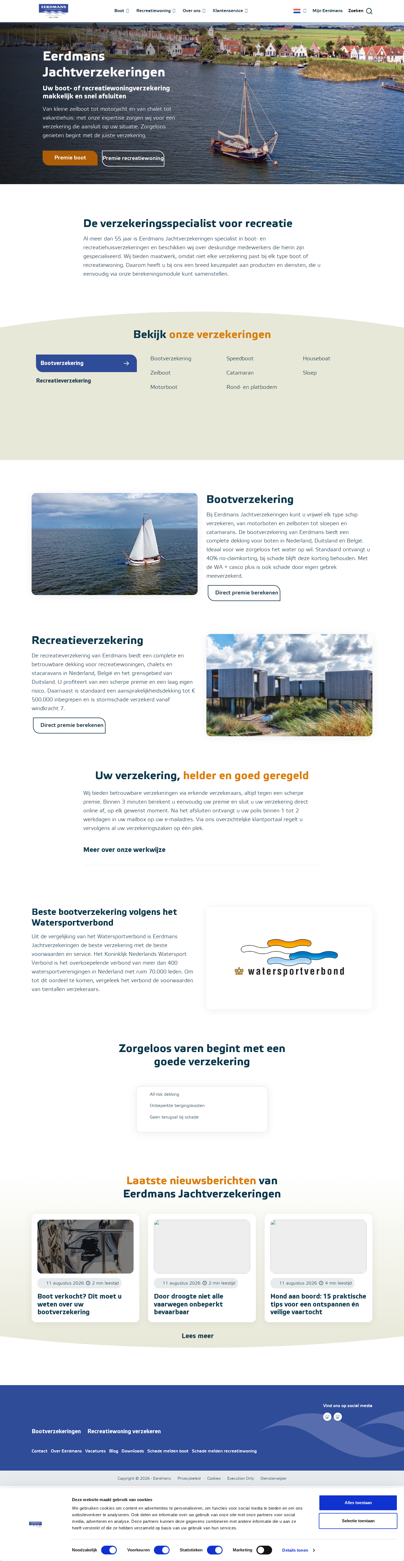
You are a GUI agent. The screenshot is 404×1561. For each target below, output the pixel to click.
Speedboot (240, 358)
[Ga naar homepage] (54, 11)
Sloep (310, 373)
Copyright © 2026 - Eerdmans (144, 1478)
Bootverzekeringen (56, 1431)
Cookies (214, 1478)
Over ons (192, 10)
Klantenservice (228, 10)
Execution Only (240, 1478)
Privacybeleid (189, 1478)
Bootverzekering (170, 358)
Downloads (132, 1451)
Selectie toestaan (358, 1520)
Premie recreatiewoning (133, 158)
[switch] (162, 1550)
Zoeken (355, 10)
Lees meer (198, 1336)
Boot (119, 10)
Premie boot (70, 157)
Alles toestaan (358, 1502)
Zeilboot (160, 373)
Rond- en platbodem (251, 387)
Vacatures (95, 1451)
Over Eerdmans (66, 1451)
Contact (40, 1451)
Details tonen (295, 1550)
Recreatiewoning (153, 10)
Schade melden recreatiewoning (224, 1451)
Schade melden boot (168, 1451)
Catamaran (240, 373)
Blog (113, 1451)
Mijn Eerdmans (327, 10)
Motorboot (164, 387)
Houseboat (316, 358)
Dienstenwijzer (274, 1478)
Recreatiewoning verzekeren (124, 1431)
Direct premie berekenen (246, 592)
